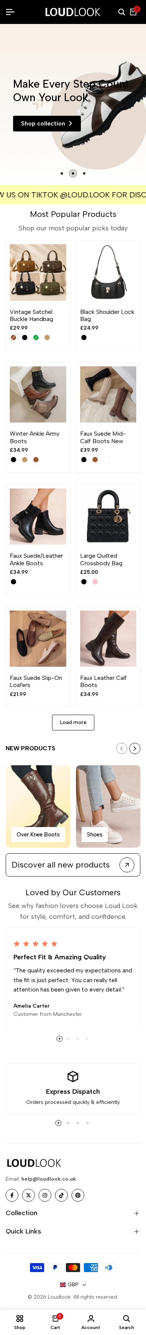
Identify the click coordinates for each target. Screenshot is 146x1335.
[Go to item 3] (84, 173)
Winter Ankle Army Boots (35, 437)
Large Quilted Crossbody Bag (101, 559)
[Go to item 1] (62, 173)
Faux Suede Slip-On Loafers (36, 681)
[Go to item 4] (86, 1039)
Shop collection (43, 123)
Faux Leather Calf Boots (103, 681)
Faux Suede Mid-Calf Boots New (103, 437)
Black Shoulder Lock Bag (107, 315)
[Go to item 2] (73, 173)
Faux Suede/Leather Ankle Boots (36, 559)
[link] (73, 104)
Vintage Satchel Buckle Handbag (31, 315)
